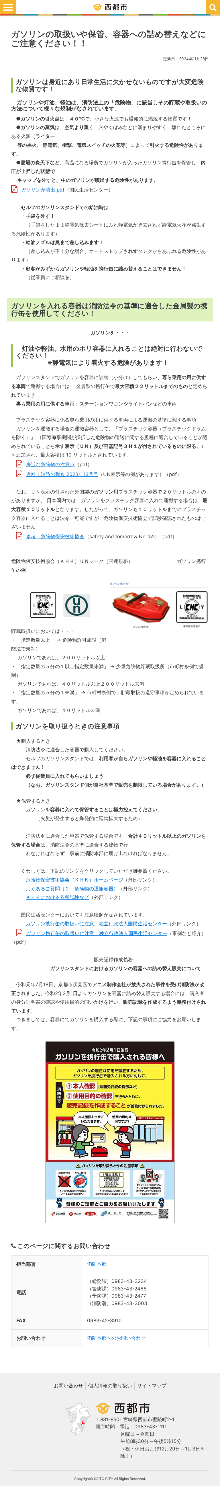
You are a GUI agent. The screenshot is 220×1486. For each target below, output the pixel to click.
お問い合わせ (68, 1386)
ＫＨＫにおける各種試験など (57, 897)
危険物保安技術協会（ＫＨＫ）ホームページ (74, 880)
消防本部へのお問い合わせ (116, 1338)
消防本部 (97, 1264)
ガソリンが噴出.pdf (42, 190)
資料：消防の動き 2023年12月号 (62, 474)
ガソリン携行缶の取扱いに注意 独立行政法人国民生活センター (96, 924)
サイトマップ (151, 1386)
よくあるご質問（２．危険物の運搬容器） (72, 889)
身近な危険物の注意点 (50, 464)
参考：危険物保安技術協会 (55, 536)
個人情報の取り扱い (110, 1386)
